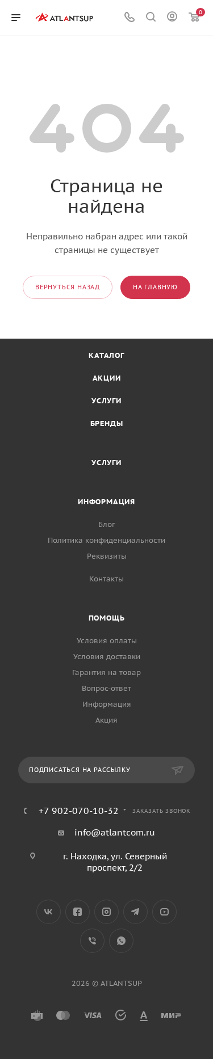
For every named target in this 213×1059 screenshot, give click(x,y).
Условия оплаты (107, 640)
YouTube (164, 912)
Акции (107, 378)
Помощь (107, 618)
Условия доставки (106, 656)
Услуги (106, 401)
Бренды (106, 423)
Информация (106, 502)
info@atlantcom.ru (114, 832)
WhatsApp (121, 941)
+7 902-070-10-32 (79, 810)
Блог (106, 524)
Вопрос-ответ (106, 688)
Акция (106, 720)
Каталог (106, 355)
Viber (92, 941)
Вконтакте (48, 912)
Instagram (106, 912)
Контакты (106, 579)
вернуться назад (67, 287)
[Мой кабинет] (172, 17)
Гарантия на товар (106, 672)
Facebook (77, 912)
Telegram (135, 912)
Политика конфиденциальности (106, 540)
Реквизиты (107, 556)
